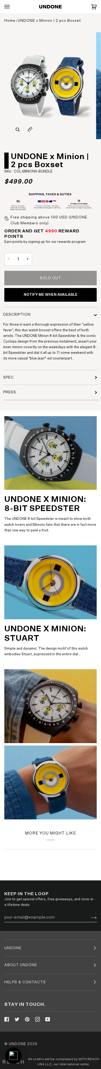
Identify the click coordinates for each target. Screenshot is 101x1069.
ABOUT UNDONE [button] (20, 965)
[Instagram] (37, 1019)
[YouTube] (47, 1019)
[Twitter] (17, 1019)
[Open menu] (12, 6)
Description (17, 314)
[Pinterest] (27, 1019)
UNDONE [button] (13, 948)
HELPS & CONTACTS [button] (25, 982)
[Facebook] (6, 1019)
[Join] (89, 917)
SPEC (8, 377)
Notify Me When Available (51, 295)
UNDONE (17, 1044)
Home (9, 21)
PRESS (9, 392)
